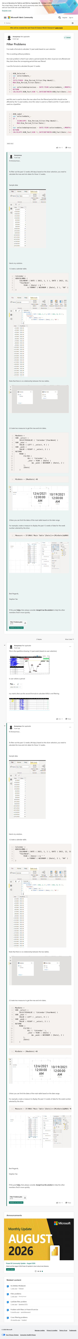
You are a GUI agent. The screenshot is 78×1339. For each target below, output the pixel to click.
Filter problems (16, 1294)
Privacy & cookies (52, 1330)
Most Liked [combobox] (69, 639)
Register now (6, 10)
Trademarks (72, 1330)
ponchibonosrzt (25, 1312)
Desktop (8, 23)
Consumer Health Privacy (28, 1335)
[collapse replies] (4, 645)
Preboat (21, 1288)
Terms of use (63, 1330)
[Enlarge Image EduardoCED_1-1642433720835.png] (15, 686)
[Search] (59, 17)
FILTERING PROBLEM (18, 1286)
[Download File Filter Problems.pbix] (25, 623)
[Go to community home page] (20, 17)
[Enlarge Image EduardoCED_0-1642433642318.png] (29, 664)
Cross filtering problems (19, 1317)
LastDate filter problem (19, 1302)
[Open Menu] (72, 23)
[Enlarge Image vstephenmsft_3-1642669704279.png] (39, 498)
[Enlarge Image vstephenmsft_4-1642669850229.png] (39, 557)
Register (64, 17)
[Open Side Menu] (5, 17)
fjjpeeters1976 (23, 1304)
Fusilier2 (24, 1320)
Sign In (71, 17)
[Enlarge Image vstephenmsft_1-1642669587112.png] (38, 336)
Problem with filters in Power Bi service (24, 1309)
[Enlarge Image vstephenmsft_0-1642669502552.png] (27, 218)
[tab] (38, 1271)
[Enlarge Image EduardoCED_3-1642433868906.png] (29, 704)
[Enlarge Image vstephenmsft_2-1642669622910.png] (39, 399)
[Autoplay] (35, 1271)
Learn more (59, 28)
